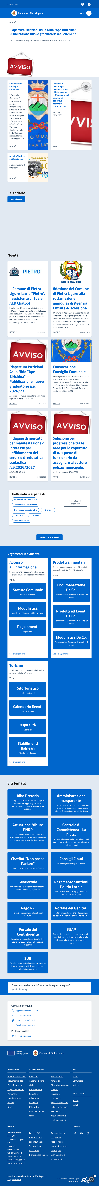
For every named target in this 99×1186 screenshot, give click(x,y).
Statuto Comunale (28, 589)
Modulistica (28, 608)
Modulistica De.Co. (71, 637)
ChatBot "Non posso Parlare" (27, 861)
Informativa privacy (60, 1146)
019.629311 (16, 1153)
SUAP (71, 929)
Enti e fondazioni (15, 1085)
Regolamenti (27, 626)
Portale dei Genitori (71, 908)
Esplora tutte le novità (49, 537)
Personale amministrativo (14, 1096)
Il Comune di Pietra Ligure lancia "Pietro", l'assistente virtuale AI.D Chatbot (27, 296)
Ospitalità (28, 724)
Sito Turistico (28, 688)
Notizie (76, 1085)
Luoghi (76, 1105)
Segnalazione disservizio (35, 1148)
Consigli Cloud (71, 858)
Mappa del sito (14, 1179)
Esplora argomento (17, 653)
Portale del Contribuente (28, 932)
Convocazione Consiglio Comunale (15, 86)
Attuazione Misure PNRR (27, 827)
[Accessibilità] (82, 4)
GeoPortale (27, 881)
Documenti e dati (15, 1080)
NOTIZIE (13, 332)
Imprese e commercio (56, 1096)
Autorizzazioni (35, 1089)
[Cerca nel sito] (89, 13)
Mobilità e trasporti (59, 1102)
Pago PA (28, 908)
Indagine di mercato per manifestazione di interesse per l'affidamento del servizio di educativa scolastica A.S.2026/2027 (61, 95)
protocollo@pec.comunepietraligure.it (16, 1161)
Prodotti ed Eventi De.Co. (71, 613)
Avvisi (75, 1076)
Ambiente (33, 1076)
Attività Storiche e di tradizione (17, 157)
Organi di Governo (15, 1089)
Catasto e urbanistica (34, 1096)
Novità (12, 22)
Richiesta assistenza (38, 1154)
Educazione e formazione (57, 1078)
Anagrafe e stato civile (36, 1083)
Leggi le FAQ (34, 1133)
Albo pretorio (57, 1141)
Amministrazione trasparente (71, 798)
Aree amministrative (16, 1076)
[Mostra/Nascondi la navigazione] (2, 12)
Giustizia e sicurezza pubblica (60, 1087)
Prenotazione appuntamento (36, 1139)
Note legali (56, 1150)
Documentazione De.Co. (71, 587)
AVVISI (56, 476)
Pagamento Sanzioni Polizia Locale (71, 884)
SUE (27, 958)
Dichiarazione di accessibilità (58, 1157)
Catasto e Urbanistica (34, 1105)
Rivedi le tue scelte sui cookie (20, 1176)
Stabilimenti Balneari (28, 746)
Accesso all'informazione (23, 564)
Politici (10, 1102)
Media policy (41, 1176)
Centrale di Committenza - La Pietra (71, 829)
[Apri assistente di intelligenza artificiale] (91, 1178)
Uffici (9, 1107)
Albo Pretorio (28, 795)
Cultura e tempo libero (36, 1113)
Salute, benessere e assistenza (60, 1109)
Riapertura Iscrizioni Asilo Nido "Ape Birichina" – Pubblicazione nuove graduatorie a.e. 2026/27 (44, 32)
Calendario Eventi (27, 706)
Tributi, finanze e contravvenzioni (58, 1118)
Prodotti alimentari (69, 562)
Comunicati (78, 1080)
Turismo (16, 665)
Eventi (75, 1100)
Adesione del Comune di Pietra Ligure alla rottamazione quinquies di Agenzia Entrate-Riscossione (71, 298)
